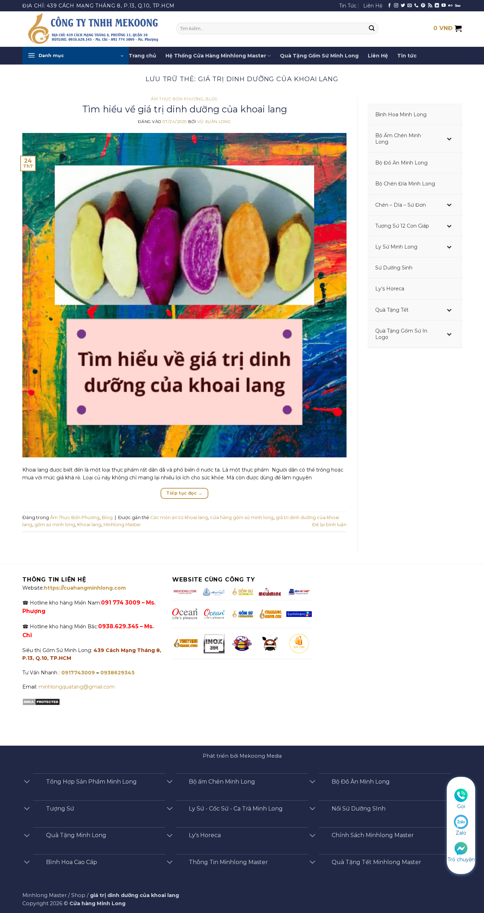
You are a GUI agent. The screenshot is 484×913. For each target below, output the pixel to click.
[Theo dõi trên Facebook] (389, 5)
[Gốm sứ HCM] (242, 614)
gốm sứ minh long (54, 524)
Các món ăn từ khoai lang (179, 517)
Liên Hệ (372, 5)
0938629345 (117, 672)
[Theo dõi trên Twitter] (403, 5)
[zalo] (461, 821)
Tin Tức (347, 5)
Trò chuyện (461, 859)
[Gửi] (372, 29)
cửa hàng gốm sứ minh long (242, 517)
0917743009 (77, 672)
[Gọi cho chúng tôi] (416, 5)
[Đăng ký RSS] (430, 5)
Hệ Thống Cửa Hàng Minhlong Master (215, 55)
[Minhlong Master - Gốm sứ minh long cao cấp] (93, 29)
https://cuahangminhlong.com (85, 588)
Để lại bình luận (329, 524)
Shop (78, 895)
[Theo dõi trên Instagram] (396, 5)
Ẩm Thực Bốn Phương (177, 98)
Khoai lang (89, 524)
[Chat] (461, 848)
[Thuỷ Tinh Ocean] (214, 614)
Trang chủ (142, 55)
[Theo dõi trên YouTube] (443, 5)
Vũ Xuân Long (214, 121)
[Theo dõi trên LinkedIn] (437, 5)
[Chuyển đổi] (27, 782)
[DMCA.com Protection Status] (41, 701)
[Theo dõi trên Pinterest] (423, 5)
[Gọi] (461, 795)
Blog (212, 98)
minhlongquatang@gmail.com (77, 687)
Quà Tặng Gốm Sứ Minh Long (319, 55)
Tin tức (407, 55)
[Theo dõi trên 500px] (457, 5)
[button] (75, 56)
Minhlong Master (122, 524)
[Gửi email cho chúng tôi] (409, 5)
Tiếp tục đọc (184, 493)
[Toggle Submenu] (449, 138)
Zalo (461, 833)
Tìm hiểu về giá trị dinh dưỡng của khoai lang (184, 109)
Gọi (461, 806)
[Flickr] (450, 5)
